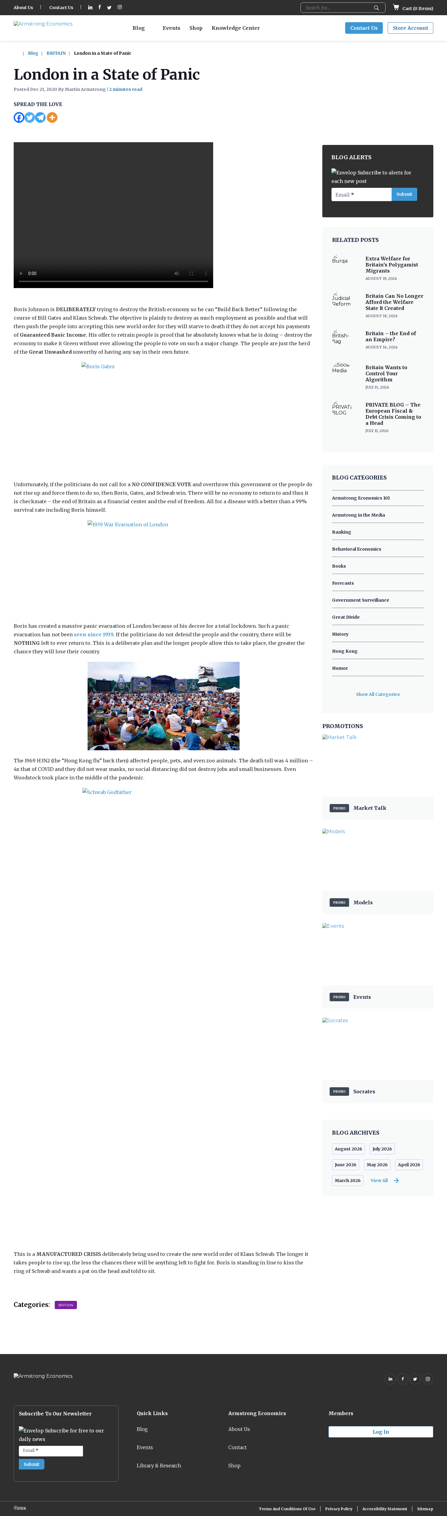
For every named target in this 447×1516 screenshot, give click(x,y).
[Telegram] (40, 117)
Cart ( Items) (417, 8)
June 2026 (345, 1164)
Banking (341, 532)
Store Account (410, 28)
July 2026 (382, 1149)
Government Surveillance (360, 600)
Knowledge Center (236, 28)
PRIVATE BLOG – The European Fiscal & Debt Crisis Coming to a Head (393, 414)
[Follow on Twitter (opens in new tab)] (109, 8)
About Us (23, 7)
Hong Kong (345, 651)
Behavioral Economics (356, 549)
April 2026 (409, 1164)
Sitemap (425, 1509)
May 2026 (377, 1164)
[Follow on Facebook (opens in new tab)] (99, 8)
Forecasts (343, 583)
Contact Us (61, 7)
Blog (139, 28)
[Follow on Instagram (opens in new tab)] (119, 8)
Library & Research (159, 1466)
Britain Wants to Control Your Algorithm (386, 373)
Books (339, 566)
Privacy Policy (338, 1509)
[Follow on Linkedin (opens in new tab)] (90, 8)
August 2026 (348, 1149)
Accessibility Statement (384, 1509)
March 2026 (348, 1180)
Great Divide (346, 617)
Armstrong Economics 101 (361, 498)
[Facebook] (19, 117)
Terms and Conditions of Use (287, 1509)
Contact (237, 1447)
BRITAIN (56, 53)
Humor (340, 668)
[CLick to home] (20, 53)
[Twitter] (29, 117)
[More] (52, 117)
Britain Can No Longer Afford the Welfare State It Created (394, 302)
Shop (196, 28)
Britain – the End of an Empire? (391, 336)
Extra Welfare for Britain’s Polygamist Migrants (392, 265)
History (340, 634)
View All (379, 1180)
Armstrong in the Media (358, 515)
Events (171, 28)
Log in (381, 1432)
